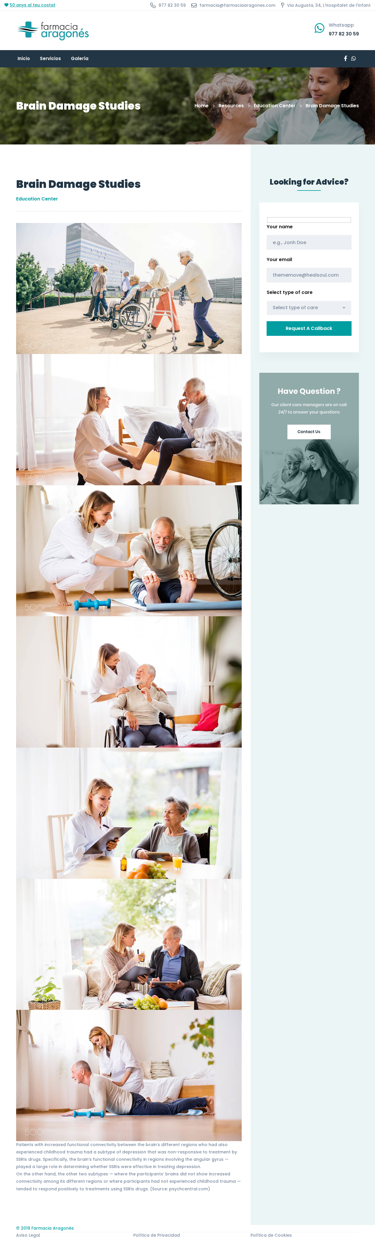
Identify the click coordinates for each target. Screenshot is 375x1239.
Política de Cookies (271, 1235)
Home (202, 105)
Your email (279, 259)
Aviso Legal (28, 1235)
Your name (280, 226)
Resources (231, 105)
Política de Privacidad (156, 1235)
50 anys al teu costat (32, 5)
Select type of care (290, 292)
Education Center (275, 105)
